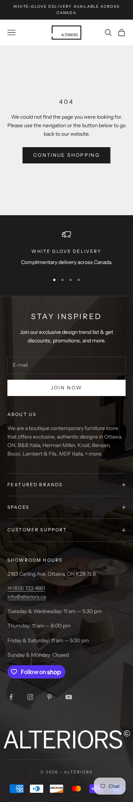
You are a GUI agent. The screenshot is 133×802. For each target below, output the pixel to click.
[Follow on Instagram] (30, 697)
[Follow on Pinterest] (49, 697)
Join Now (66, 387)
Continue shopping (66, 155)
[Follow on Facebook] (11, 697)
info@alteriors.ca (26, 596)
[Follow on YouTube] (68, 697)
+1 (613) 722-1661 (26, 588)
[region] (66, 248)
